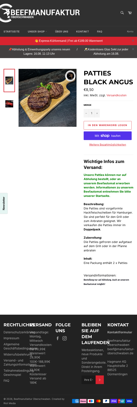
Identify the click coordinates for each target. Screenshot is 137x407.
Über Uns (61, 31)
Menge (87, 105)
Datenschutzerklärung (19, 332)
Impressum (11, 338)
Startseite (12, 31)
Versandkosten (116, 95)
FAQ (99, 31)
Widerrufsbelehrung (18, 354)
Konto (130, 31)
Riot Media (10, 403)
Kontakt (82, 31)
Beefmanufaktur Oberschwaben (32, 398)
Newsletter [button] (3, 203)
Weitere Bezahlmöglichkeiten (107, 144)
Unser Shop (36, 31)
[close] (133, 40)
